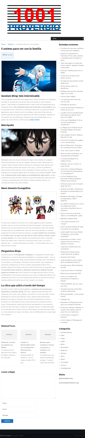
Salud (63, 359)
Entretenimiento (66, 332)
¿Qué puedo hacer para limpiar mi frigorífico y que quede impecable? (72, 234)
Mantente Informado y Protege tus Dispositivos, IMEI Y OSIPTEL (71, 199)
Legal (63, 341)
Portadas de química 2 (68, 104)
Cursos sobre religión (68, 96)
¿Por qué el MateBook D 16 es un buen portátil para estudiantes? (71, 122)
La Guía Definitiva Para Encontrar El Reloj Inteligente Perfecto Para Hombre (71, 179)
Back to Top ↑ (80, 435)
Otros (63, 356)
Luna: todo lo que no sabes (70, 150)
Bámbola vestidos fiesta (69, 218)
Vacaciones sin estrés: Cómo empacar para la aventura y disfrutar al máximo (71, 241)
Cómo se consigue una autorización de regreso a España (70, 278)
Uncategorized (66, 368)
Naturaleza (64, 347)
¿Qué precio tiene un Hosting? (71, 270)
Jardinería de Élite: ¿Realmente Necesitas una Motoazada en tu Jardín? (72, 191)
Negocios (64, 350)
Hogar (63, 338)
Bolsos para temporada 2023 (71, 273)
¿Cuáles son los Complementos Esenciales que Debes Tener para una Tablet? (72, 115)
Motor (63, 344)
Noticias (63, 353)
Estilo (62, 335)
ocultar (10, 55)
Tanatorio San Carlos (68, 257)
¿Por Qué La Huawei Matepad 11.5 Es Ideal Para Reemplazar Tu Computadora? (71, 171)
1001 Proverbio (5, 435)
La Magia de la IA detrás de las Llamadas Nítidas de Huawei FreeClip (71, 130)
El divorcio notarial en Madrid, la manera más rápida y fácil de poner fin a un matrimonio (72, 310)
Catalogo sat (65, 299)
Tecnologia (64, 362)
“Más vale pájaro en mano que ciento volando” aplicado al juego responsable (72, 65)
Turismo (63, 365)
